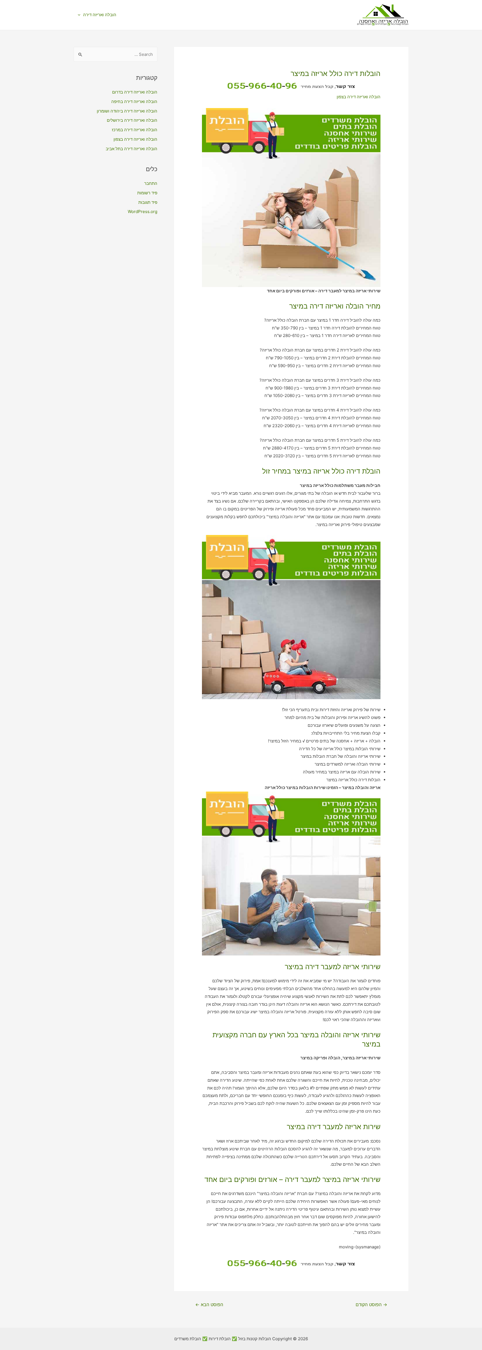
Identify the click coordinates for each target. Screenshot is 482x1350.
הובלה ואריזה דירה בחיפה (134, 101)
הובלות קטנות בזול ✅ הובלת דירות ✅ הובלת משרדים (382, 24)
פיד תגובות (147, 202)
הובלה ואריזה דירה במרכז (134, 129)
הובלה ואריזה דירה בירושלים (132, 120)
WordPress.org (142, 211)
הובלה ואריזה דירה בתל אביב (131, 148)
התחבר (150, 183)
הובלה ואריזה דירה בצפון (358, 96)
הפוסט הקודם (371, 1304)
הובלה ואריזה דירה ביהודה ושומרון (127, 111)
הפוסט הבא (209, 1304)
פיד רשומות (147, 192)
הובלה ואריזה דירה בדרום (134, 92)
